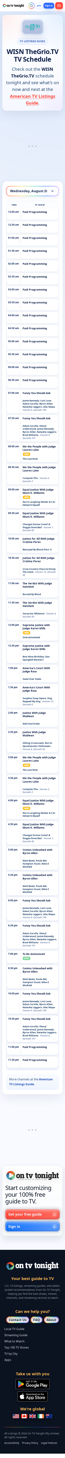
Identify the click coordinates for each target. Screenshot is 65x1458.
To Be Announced (34, 954)
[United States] (16, 1416)
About (51, 1320)
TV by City (11, 1354)
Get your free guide (25, 1214)
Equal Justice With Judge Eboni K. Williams (38, 491)
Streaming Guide (15, 1335)
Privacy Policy (30, 1443)
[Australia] (49, 1416)
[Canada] (24, 1416)
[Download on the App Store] (32, 1396)
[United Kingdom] (32, 1416)
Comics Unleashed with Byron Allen (37, 851)
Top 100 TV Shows (16, 1347)
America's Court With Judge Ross (36, 669)
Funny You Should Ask (37, 393)
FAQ (36, 1320)
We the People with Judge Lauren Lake (39, 448)
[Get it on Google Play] (33, 1384)
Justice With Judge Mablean (34, 714)
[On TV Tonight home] (32, 1175)
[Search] (31, 6)
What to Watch (14, 1341)
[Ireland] (41, 1416)
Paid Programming (35, 212)
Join (39, 5)
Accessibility (11, 1443)
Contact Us (18, 1320)
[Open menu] (59, 5)
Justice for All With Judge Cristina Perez (39, 540)
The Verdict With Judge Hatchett (37, 585)
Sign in (49, 5)
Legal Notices (49, 1443)
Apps (7, 1360)
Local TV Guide (14, 1329)
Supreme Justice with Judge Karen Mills (36, 626)
